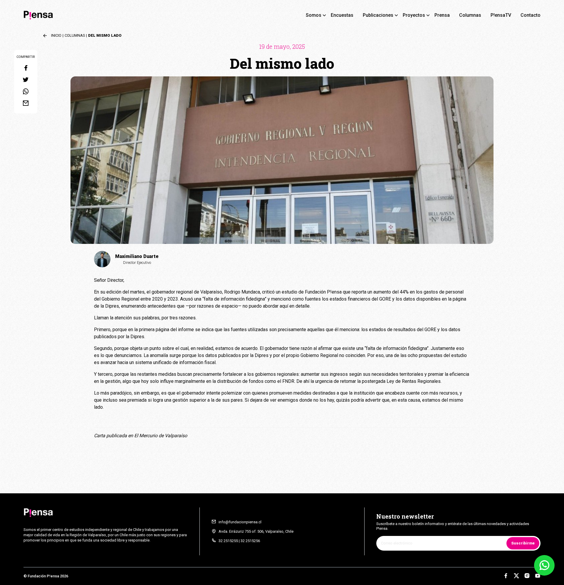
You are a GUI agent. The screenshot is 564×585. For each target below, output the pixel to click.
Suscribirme (523, 543)
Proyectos (414, 15)
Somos (313, 15)
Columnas (470, 15)
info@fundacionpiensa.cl (240, 522)
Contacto (530, 15)
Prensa (442, 15)
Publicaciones (378, 15)
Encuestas (342, 15)
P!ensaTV (501, 15)
